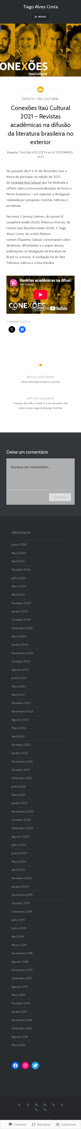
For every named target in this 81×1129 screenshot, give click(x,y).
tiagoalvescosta (32, 152)
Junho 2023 (19, 678)
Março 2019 (19, 945)
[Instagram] (25, 1065)
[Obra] (53, 1105)
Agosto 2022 (20, 720)
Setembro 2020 (22, 828)
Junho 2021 (19, 786)
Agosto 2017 (20, 987)
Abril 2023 (18, 695)
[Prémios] (62, 1105)
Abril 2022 (18, 736)
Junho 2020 (19, 853)
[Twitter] (35, 1065)
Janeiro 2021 (19, 803)
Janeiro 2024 (20, 645)
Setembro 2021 (22, 778)
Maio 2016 (18, 1045)
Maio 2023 (19, 686)
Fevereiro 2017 (21, 1003)
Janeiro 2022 (20, 753)
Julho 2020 (19, 845)
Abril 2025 (18, 594)
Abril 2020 (18, 870)
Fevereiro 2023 (21, 703)
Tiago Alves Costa (40, 7)
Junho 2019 (19, 928)
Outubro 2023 (21, 661)
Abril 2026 (18, 561)
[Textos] (45, 1109)
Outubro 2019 (21, 903)
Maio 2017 (18, 995)
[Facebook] (15, 1065)
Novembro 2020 (23, 811)
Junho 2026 (19, 544)
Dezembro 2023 (22, 653)
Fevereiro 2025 (21, 603)
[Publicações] (36, 1109)
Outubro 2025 (21, 569)
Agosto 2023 (20, 670)
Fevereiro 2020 (22, 878)
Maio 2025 (19, 586)
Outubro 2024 (21, 619)
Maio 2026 (19, 553)
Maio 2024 (19, 636)
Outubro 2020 (21, 820)
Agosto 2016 (20, 1037)
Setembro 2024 (22, 628)
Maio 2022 (19, 728)
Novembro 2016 (22, 1020)
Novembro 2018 (22, 953)
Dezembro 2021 (22, 761)
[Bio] (19, 1105)
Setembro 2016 (22, 1028)
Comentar (60, 497)
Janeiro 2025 (20, 611)
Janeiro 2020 (20, 886)
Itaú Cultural (47, 99)
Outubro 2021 (21, 770)
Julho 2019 (18, 920)
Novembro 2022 (22, 711)
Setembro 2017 (22, 978)
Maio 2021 (18, 795)
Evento (28, 99)
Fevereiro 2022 (21, 745)
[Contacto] (28, 1105)
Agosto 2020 (20, 836)
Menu (42, 16)
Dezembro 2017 (22, 970)
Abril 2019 (18, 937)
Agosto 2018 (20, 962)
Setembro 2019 (22, 911)
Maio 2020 (19, 861)
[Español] (45, 1105)
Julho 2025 (19, 578)
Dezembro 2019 (22, 895)
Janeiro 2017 (19, 1012)
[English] (36, 1105)
